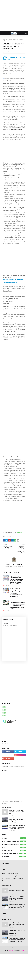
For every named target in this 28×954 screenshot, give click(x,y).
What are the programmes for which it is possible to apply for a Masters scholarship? (14, 65)
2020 (4, 715)
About (13, 948)
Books (13, 838)
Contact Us (18, 948)
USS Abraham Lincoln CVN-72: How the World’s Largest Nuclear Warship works (17, 819)
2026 (4, 706)
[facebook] (8, 751)
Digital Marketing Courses (13, 841)
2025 (4, 707)
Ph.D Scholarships (10, 39)
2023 (4, 710)
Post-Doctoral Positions (13, 853)
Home (4, 39)
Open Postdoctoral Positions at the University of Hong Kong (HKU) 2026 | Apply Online (17, 827)
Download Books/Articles (13, 844)
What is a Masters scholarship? (11, 63)
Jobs (13, 847)
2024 (4, 709)
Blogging (11, 950)
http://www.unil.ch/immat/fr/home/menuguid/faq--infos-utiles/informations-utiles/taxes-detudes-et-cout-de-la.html (14, 129)
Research (13, 856)
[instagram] (20, 755)
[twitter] (20, 751)
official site (19, 532)
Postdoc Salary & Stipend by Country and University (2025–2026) (16, 811)
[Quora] (8, 755)
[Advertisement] (14, 16)
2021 (4, 713)
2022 (4, 712)
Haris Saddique (7, 52)
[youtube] (8, 758)
